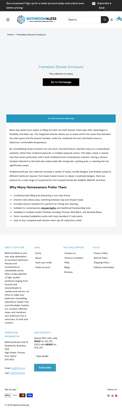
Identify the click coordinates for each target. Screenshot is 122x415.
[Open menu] (8, 19)
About (38, 257)
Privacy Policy (101, 253)
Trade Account (42, 267)
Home (10, 34)
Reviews (68, 272)
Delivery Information (104, 267)
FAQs (66, 262)
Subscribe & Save (104, 5)
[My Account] (111, 19)
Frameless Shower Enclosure (31, 34)
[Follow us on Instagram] (112, 395)
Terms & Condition (73, 257)
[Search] (105, 19)
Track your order (43, 262)
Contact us (70, 253)
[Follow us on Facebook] (108, 395)
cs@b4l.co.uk (18, 368)
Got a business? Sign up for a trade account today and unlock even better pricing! (45, 5)
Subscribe (45, 367)
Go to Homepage (61, 82)
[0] (117, 19)
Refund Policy (101, 257)
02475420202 (17, 373)
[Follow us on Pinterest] (116, 395)
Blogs (67, 267)
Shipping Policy (101, 262)
